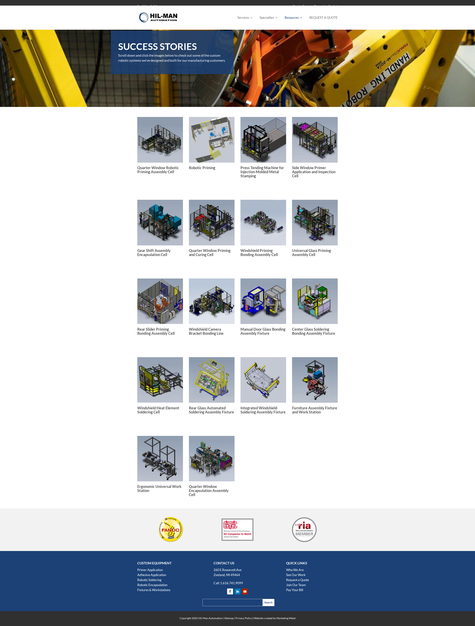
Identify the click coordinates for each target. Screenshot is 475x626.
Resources (292, 17)
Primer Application (150, 570)
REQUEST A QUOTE (323, 17)
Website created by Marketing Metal (275, 618)
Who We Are (295, 570)
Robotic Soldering (149, 580)
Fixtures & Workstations (153, 590)
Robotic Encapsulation (152, 585)
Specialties (267, 17)
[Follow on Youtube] (245, 591)
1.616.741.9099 (231, 583)
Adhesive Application (151, 575)
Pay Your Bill (294, 590)
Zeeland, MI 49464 (227, 575)
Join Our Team (296, 585)
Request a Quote (297, 580)
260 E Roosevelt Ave (228, 570)
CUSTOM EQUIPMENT (154, 563)
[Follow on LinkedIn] (237, 591)
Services (243, 17)
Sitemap (229, 618)
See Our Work (296, 575)
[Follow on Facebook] (230, 591)
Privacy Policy (243, 618)
